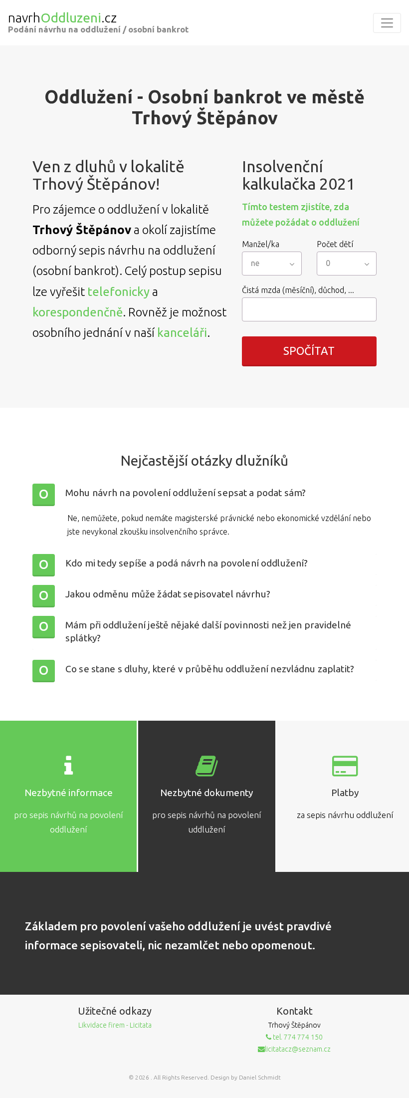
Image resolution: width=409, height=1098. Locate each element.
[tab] (204, 494)
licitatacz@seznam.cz (298, 1049)
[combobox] (272, 263)
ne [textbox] (255, 263)
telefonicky (118, 291)
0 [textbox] (328, 263)
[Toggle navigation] (387, 23)
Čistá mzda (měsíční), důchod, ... (298, 289)
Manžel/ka (260, 244)
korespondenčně (77, 312)
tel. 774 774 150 (297, 1037)
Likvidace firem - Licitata (115, 1025)
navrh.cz (62, 17)
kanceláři (182, 332)
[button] (204, 494)
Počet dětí (335, 244)
